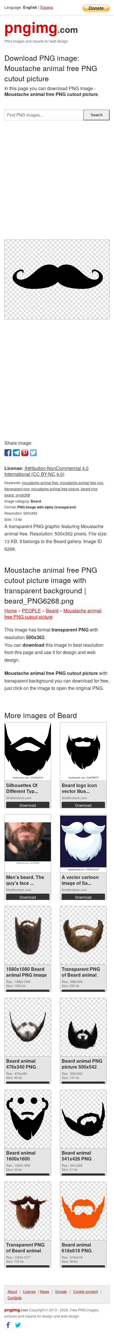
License (29, 1291)
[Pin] (24, 452)
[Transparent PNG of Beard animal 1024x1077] (27, 1211)
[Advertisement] (57, 182)
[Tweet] (33, 452)
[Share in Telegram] (16, 452)
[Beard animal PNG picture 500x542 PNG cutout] (83, 1027)
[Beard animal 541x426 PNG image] (83, 1119)
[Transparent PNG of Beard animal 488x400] (83, 935)
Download (28, 805)
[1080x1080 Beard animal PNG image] (27, 935)
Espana (46, 7)
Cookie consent (85, 1291)
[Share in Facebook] (7, 452)
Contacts (15, 1297)
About (12, 1291)
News (44, 1291)
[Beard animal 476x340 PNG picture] (27, 1027)
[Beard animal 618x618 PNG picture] (83, 1211)
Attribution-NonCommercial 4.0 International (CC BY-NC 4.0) (46, 471)
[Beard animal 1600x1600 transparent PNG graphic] (27, 1119)
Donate (61, 1291)
